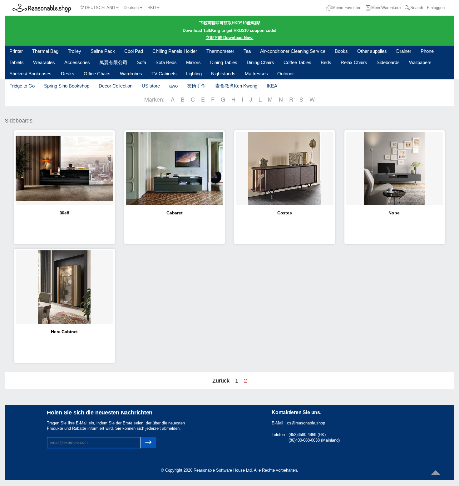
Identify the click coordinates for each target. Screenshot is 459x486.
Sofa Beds (166, 62)
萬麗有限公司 (113, 62)
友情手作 (196, 85)
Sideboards (388, 62)
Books (341, 51)
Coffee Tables (297, 62)
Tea (247, 51)
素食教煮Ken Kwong (236, 85)
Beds (326, 62)
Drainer (403, 51)
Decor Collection (115, 85)
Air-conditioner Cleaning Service (292, 51)
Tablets (16, 62)
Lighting (194, 73)
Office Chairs (97, 73)
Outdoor (285, 73)
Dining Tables (223, 62)
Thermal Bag (45, 51)
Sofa (141, 62)
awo (173, 85)
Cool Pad (133, 51)
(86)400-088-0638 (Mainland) (314, 440)
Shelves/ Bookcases (30, 73)
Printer (16, 51)
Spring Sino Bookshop (66, 85)
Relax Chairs (354, 62)
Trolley (74, 51)
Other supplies (372, 51)
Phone (427, 51)
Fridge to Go (22, 85)
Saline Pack (103, 51)
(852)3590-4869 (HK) (307, 434)
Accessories (77, 62)
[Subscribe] (148, 442)
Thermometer (220, 51)
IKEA (272, 85)
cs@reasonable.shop (306, 423)
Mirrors (193, 62)
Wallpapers (420, 62)
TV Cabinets (164, 73)
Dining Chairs (260, 62)
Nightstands (223, 73)
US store (151, 85)
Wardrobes (131, 73)
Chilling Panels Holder (174, 51)
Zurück (221, 381)
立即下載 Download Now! (230, 37)
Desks (67, 73)
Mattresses (256, 73)
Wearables (44, 62)
